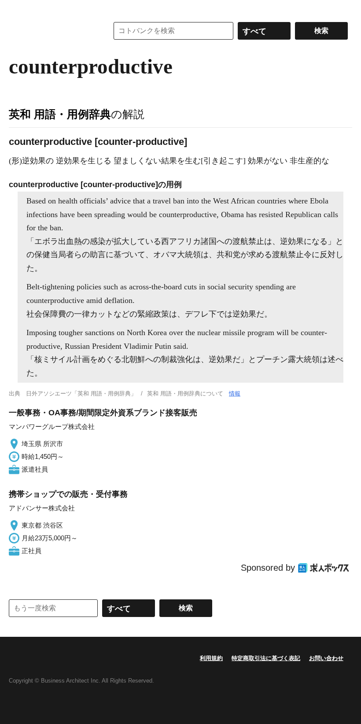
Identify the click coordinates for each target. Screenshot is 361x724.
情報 (234, 393)
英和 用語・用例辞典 (60, 114)
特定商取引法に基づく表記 (266, 658)
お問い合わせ (326, 658)
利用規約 (211, 658)
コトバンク (52, 31)
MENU (17, 9)
